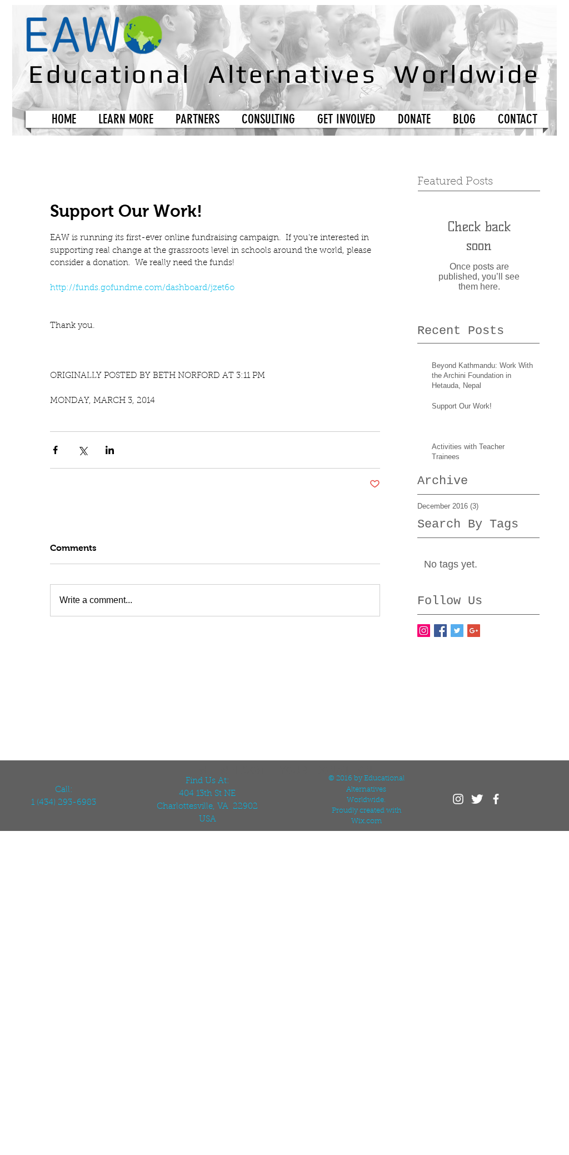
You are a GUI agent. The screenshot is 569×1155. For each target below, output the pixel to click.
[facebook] (496, 799)
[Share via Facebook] (55, 450)
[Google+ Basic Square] (473, 630)
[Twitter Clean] (477, 799)
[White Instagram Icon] (458, 799)
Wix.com (366, 821)
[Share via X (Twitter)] (82, 450)
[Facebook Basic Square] (440, 630)
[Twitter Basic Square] (457, 630)
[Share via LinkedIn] (109, 450)
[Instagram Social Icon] (423, 630)
